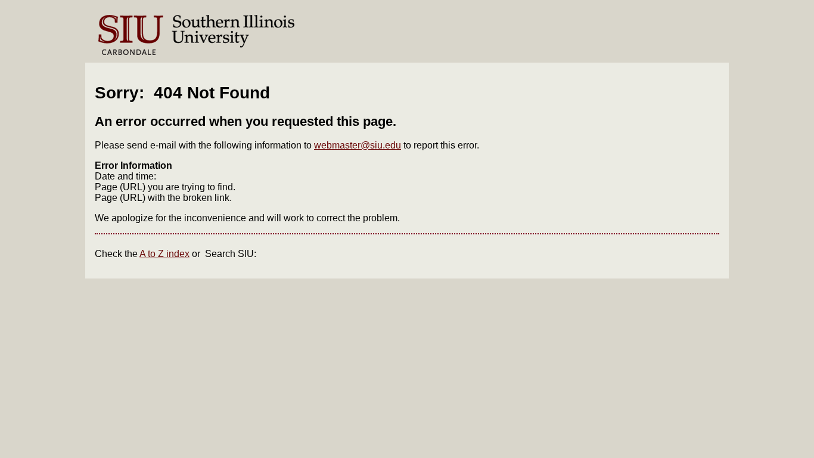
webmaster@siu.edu (357, 145)
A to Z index (164, 254)
